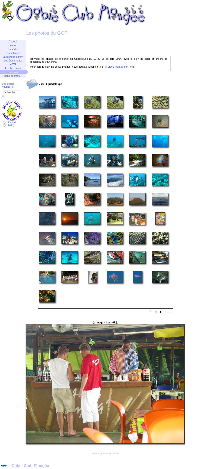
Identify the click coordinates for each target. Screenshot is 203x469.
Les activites (13, 53)
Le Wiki (13, 64)
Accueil (13, 41)
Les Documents (13, 60)
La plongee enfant (13, 56)
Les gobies (8, 83)
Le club (13, 45)
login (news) (9, 122)
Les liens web (13, 68)
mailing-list (8, 86)
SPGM (115, 453)
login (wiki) (8, 125)
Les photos (13, 72)
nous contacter (12, 75)
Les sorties (13, 49)
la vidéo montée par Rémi (119, 66)
